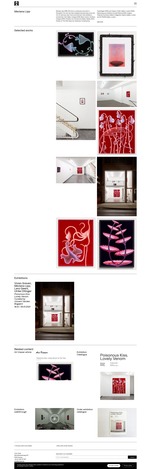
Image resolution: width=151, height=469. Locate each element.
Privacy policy (128, 465)
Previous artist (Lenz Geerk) (24, 446)
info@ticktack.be (19, 461)
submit (132, 457)
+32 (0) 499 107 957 (20, 459)
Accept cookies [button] (113, 465)
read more (100, 21)
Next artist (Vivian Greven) (65, 446)
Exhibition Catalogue (82, 353)
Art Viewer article (22, 352)
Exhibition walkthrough (20, 410)
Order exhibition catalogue (85, 410)
